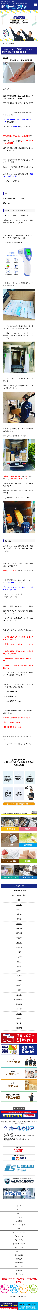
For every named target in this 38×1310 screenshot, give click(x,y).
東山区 (19, 1014)
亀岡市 (19, 924)
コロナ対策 (20, 60)
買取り (19, 1213)
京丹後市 (19, 928)
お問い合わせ (19, 1274)
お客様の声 (19, 1263)
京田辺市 (19, 933)
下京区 (19, 905)
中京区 (19, 909)
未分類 (5, 58)
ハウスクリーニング (19, 1232)
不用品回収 (29, 60)
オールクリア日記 (19, 890)
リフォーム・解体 (19, 1225)
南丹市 (19, 957)
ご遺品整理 (12, 60)
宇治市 (19, 985)
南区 (19, 962)
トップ (3, 43)
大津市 (19, 976)
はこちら (16, 618)
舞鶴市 (19, 1018)
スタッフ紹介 (19, 1247)
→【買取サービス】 (10, 691)
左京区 (19, 995)
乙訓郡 (19, 919)
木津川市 (19, 1004)
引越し (19, 1228)
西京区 (19, 1023)
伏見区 (19, 943)
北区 (19, 952)
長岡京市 (19, 1028)
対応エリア (19, 1251)
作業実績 (19, 947)
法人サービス (19, 1236)
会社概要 (19, 1270)
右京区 (19, 966)
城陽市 (19, 971)
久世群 (19, 914)
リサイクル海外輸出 (19, 895)
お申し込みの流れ (19, 1244)
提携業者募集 (19, 1255)
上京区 (19, 900)
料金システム (19, 1240)
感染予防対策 (19, 999)
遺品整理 (19, 1221)
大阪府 (19, 981)
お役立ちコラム (19, 1266)
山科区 (19, 990)
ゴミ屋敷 (19, 1217)
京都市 (19, 938)
